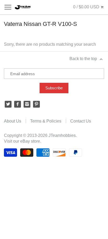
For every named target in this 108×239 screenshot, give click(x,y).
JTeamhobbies (62, 135)
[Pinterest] (36, 104)
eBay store (30, 141)
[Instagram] (27, 104)
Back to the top (83, 58)
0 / (86, 7)
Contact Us (80, 121)
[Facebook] (17, 104)
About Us (12, 121)
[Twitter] (8, 104)
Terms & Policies (45, 121)
